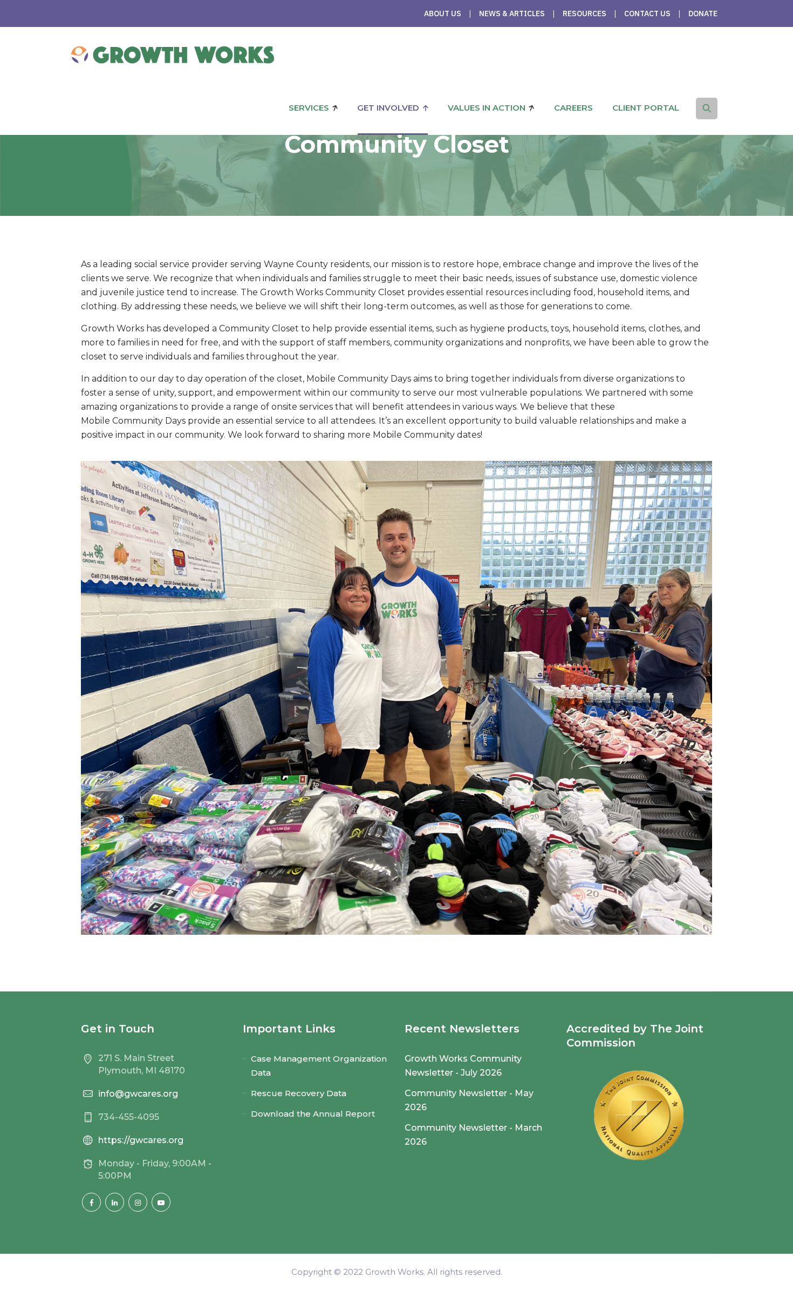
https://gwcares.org (140, 1140)
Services (309, 108)
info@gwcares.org (138, 1094)
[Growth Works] (172, 54)
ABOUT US (442, 13)
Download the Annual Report (313, 1114)
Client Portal (645, 108)
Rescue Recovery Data (298, 1093)
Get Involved (388, 108)
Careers (573, 108)
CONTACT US (647, 13)
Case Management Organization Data (319, 1066)
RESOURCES (584, 13)
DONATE (702, 13)
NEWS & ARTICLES (512, 13)
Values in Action (486, 108)
